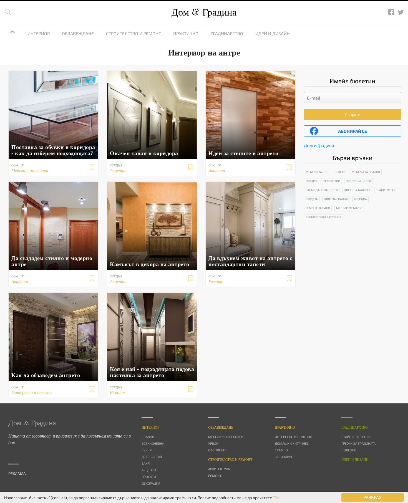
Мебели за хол (317, 172)
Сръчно (281, 450)
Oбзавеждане (220, 427)
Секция (311, 181)
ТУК (276, 497)
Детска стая (152, 457)
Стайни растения (356, 437)
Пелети (340, 172)
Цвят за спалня (336, 199)
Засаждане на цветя (322, 190)
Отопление (217, 450)
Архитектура (219, 469)
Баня (146, 463)
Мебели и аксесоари (225, 437)
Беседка (360, 199)
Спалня (148, 437)
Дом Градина (204, 11)
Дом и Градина (319, 145)
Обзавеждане (78, 33)
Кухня (147, 450)
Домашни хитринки (292, 443)
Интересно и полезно (293, 437)
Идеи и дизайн (272, 33)
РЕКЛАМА (17, 473)
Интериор (38, 33)
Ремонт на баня (318, 208)
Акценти (149, 470)
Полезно (348, 450)
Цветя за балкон (357, 190)
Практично (185, 33)
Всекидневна (153, 443)
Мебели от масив (350, 208)
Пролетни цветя (358, 181)
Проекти (149, 477)
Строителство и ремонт (133, 33)
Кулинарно (284, 457)
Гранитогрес (386, 190)
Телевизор (331, 181)
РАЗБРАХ (373, 497)
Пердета (312, 199)
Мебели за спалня (366, 172)
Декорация (151, 483)
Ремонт (214, 475)
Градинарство (227, 33)
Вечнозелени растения (323, 217)
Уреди (213, 443)
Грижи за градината (358, 443)
